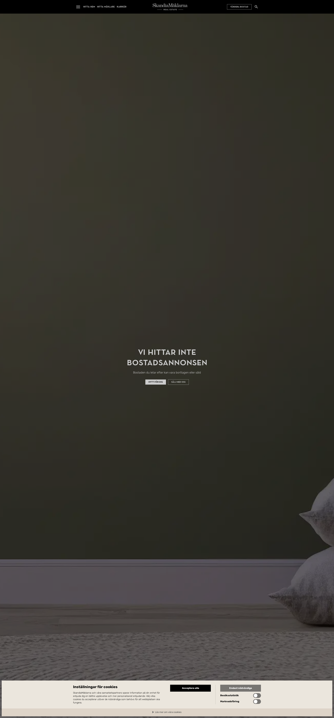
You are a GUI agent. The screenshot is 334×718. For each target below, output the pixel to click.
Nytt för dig (155, 382)
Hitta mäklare (106, 6)
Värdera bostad (239, 7)
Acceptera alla (190, 688)
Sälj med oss (178, 382)
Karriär (121, 6)
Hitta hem (89, 6)
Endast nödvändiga (240, 688)
